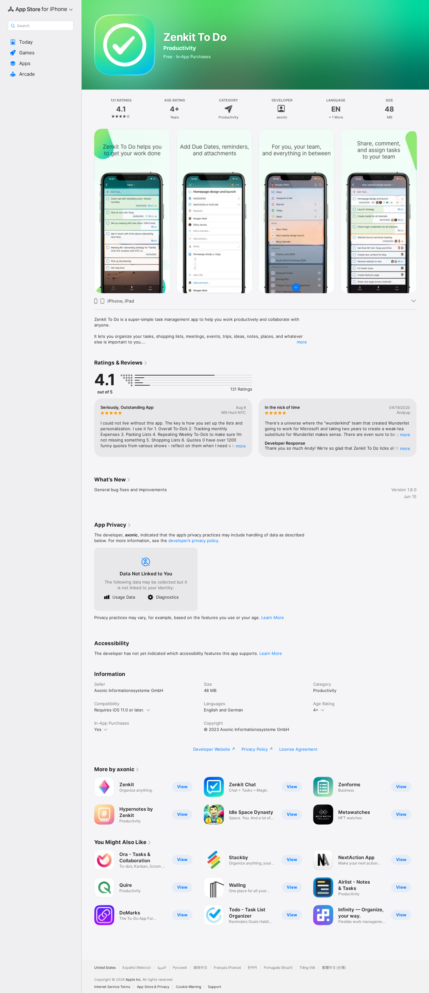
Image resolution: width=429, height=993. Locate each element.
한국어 (252, 967)
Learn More (272, 617)
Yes (97, 729)
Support (214, 987)
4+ (315, 709)
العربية (161, 967)
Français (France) (227, 967)
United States (105, 967)
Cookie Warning (188, 987)
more (302, 341)
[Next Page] (422, 211)
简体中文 (200, 967)
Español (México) (136, 967)
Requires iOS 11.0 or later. (119, 709)
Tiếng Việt (307, 967)
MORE (241, 445)
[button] (40, 42)
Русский (180, 967)
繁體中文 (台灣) (334, 967)
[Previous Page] (88, 211)
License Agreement (298, 749)
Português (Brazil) (278, 967)
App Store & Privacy (153, 987)
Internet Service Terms (112, 987)
